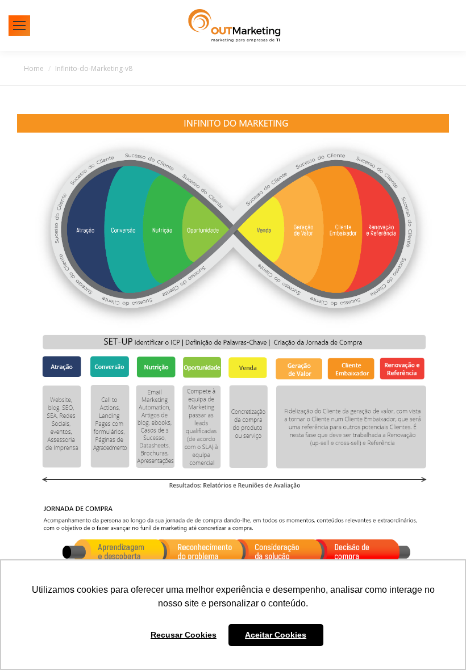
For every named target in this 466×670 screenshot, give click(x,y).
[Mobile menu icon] (19, 25)
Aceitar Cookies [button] (275, 634)
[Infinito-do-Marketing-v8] (233, 344)
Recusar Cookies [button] (184, 634)
